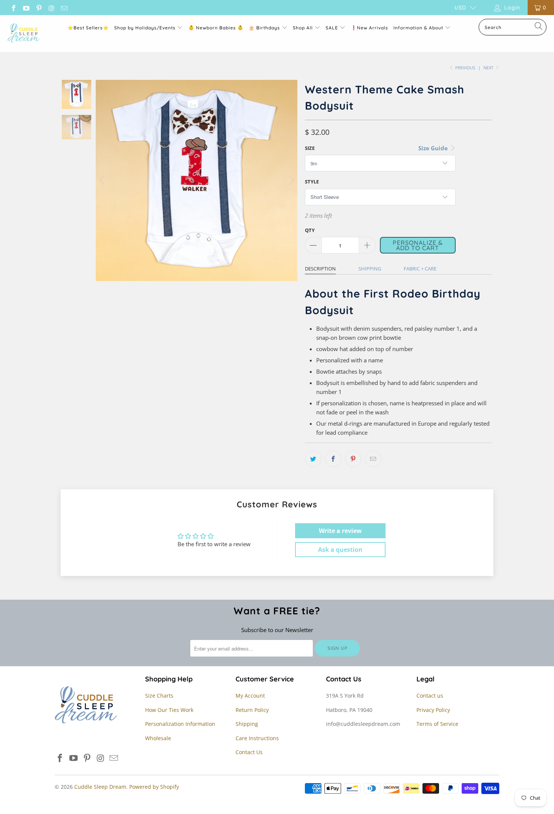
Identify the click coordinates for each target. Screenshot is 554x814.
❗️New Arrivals (369, 28)
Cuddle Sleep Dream (100, 786)
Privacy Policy (433, 709)
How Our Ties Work (169, 709)
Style (312, 181)
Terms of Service (437, 723)
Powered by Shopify (154, 786)
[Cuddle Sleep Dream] (24, 33)
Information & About (418, 28)
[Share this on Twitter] (313, 459)
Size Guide (433, 148)
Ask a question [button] (340, 549)
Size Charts (159, 695)
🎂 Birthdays (265, 28)
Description (320, 268)
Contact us (429, 695)
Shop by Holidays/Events (145, 28)
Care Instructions (257, 738)
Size (310, 148)
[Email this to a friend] (373, 459)
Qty (310, 230)
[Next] (290, 180)
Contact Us (249, 752)
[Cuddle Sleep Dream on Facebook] (13, 7)
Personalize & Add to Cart (418, 245)
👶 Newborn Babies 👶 (215, 28)
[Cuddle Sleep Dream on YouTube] (26, 7)
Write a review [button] (340, 531)
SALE (333, 28)
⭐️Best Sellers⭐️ (88, 28)
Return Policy (252, 709)
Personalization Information (180, 723)
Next (489, 67)
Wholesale (158, 738)
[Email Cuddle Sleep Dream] (63, 7)
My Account (250, 695)
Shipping (369, 268)
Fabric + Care (420, 268)
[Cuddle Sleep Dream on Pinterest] (38, 7)
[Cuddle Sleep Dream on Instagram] (51, 7)
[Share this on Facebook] (333, 459)
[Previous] (102, 180)
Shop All (303, 28)
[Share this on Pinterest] (353, 459)
